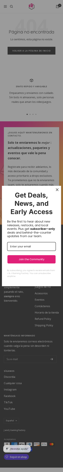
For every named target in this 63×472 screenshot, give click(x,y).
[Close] (57, 190)
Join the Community (31, 259)
